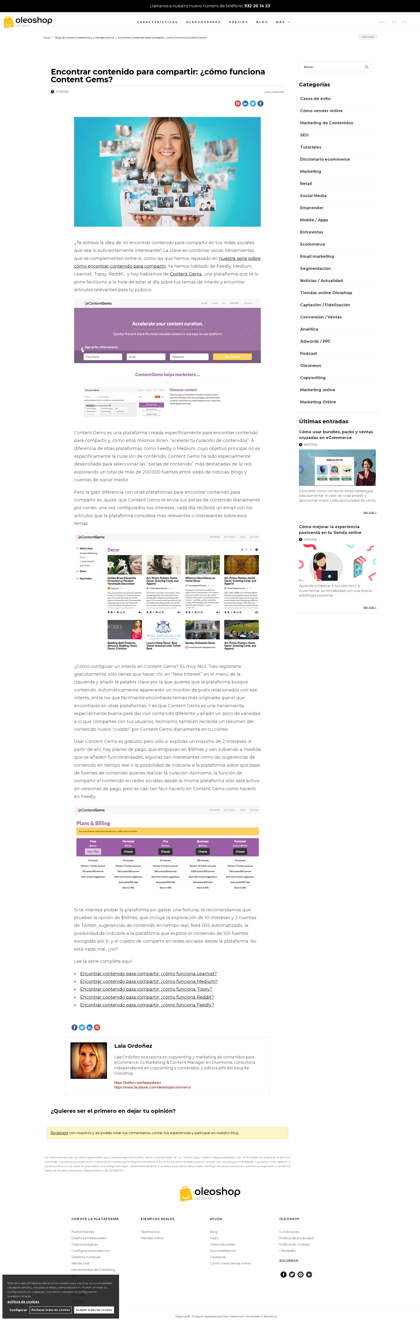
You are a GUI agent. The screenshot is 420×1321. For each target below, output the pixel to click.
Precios (238, 22)
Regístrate (59, 1133)
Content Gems (186, 274)
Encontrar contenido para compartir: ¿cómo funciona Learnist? (148, 973)
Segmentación (315, 268)
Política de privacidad (296, 1238)
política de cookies (23, 1302)
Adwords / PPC (315, 341)
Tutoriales (310, 147)
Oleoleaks (287, 1251)
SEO (304, 135)
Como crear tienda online (230, 1263)
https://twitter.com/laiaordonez (137, 1082)
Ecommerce (312, 244)
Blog (262, 22)
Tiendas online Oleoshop (326, 293)
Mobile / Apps (314, 220)
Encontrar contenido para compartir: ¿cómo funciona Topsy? (146, 989)
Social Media (313, 195)
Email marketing (317, 256)
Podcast (308, 353)
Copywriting (312, 377)
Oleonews (310, 365)
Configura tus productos (90, 1251)
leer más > (369, 512)
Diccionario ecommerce (325, 159)
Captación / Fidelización (325, 305)
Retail (306, 183)
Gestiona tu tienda (85, 1257)
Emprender (312, 208)
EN (405, 22)
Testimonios (150, 1232)
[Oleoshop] (28, 25)
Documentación (223, 1251)
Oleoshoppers (203, 22)
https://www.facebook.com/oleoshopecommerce (152, 1087)
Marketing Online (318, 402)
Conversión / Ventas (320, 317)
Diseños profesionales (88, 1238)
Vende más (80, 1263)
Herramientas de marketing (93, 1269)
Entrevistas (311, 232)
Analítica (309, 329)
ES (394, 22)
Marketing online (317, 390)
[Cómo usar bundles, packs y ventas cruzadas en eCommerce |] (337, 467)
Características (157, 22)
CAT (383, 22)
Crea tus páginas (84, 1244)
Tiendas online (152, 1238)
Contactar (218, 1257)
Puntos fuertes (82, 1232)
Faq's (214, 1238)
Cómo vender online (321, 110)
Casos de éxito (315, 98)
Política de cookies (294, 1244)
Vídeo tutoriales (222, 1244)
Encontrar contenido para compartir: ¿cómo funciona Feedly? (147, 1005)
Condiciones (289, 1232)
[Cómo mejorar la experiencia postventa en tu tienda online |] (337, 562)
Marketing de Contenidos (326, 123)
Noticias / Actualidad (321, 280)
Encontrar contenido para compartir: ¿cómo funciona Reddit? (147, 997)
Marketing (310, 171)
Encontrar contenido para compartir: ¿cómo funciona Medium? (149, 981)
